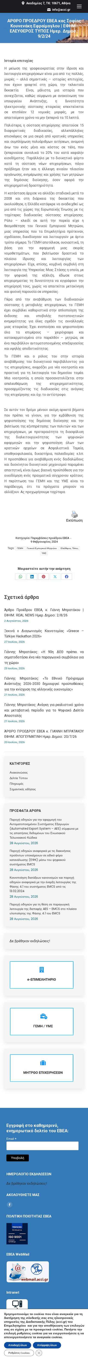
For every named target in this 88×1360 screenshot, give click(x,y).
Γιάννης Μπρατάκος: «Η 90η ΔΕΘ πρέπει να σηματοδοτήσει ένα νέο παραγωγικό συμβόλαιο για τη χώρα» (44, 657)
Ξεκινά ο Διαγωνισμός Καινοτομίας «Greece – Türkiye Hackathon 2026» (44, 633)
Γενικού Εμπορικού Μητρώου (42, 548)
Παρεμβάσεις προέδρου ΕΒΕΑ (50, 538)
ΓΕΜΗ (20, 548)
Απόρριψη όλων (47, 1345)
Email (11, 1139)
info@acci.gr (61, 9)
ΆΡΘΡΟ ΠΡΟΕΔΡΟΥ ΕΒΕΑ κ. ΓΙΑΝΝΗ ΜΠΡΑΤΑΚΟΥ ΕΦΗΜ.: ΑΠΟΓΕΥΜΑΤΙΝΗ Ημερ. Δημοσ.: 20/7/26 (44, 734)
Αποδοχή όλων (17, 1345)
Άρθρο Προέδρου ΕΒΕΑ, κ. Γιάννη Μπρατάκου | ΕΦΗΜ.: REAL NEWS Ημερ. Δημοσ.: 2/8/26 (44, 613)
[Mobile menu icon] (79, 6)
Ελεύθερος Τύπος (70, 548)
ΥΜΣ (44, 553)
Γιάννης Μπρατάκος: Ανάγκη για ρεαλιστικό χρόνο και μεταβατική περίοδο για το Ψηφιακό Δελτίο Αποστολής (44, 710)
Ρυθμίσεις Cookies (19, 1353)
